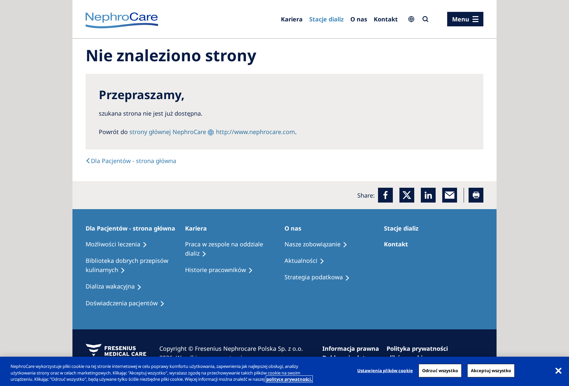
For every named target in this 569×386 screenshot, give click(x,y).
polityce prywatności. (289, 379)
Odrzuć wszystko (440, 370)
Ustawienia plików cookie (385, 370)
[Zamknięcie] (558, 370)
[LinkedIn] (428, 195)
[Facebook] (385, 195)
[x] (406, 195)
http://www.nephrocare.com (255, 132)
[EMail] (449, 195)
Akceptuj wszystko (491, 370)
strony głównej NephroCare (167, 132)
